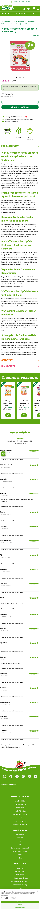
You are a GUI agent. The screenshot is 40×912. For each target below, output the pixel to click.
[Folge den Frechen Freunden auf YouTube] (17, 776)
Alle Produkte (7, 14)
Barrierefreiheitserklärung (20, 881)
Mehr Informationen (17, 459)
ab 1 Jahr (36, 35)
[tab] (16, 77)
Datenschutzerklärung (20, 878)
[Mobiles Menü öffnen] (38, 9)
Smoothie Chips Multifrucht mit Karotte (24, 403)
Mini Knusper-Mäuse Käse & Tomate (7, 403)
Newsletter (20, 834)
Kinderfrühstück (20, 811)
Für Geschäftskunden (20, 824)
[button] (20, 146)
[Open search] (24, 9)
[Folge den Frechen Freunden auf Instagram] (4, 776)
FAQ (20, 844)
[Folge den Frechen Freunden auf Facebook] (10, 776)
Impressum (20, 875)
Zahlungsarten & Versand (20, 848)
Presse (20, 855)
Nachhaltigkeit (20, 871)
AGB (20, 888)
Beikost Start (20, 818)
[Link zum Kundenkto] (28, 9)
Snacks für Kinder (22, 14)
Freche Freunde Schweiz (20, 851)
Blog (20, 858)
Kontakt (20, 838)
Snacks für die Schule (20, 814)
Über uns (20, 868)
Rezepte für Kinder (20, 821)
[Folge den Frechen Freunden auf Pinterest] (23, 776)
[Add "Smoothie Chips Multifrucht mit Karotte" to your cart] (24, 415)
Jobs (20, 841)
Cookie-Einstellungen (8, 784)
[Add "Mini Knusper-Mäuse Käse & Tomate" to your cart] (8, 415)
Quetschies (20, 808)
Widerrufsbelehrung (20, 885)
